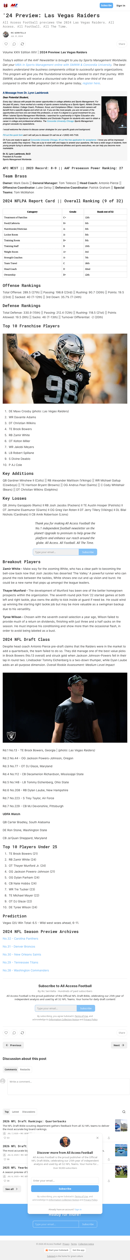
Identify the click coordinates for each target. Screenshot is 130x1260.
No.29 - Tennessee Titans (20, 962)
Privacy (66, 1244)
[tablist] (17, 1069)
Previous (15, 1045)
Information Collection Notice (64, 1199)
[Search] (124, 1111)
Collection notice (86, 1244)
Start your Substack (58, 1250)
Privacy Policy (90, 1199)
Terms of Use (81, 1196)
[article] (65, 1129)
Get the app (78, 1250)
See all (9, 1189)
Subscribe (106, 5)
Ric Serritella (18, 33)
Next (117, 1045)
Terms (74, 1244)
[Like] (6, 44)
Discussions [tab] (28, 1111)
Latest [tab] (15, 1111)
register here (91, 83)
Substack (51, 1256)
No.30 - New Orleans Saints (22, 954)
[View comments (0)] (14, 44)
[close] (97, 1138)
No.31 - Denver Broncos (19, 946)
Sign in (120, 5)
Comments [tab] (11, 1069)
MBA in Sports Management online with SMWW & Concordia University (63, 64)
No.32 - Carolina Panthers (20, 938)
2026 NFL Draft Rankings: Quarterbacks (34, 1121)
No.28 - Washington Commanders (26, 970)
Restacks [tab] (25, 1069)
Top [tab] (7, 1111)
